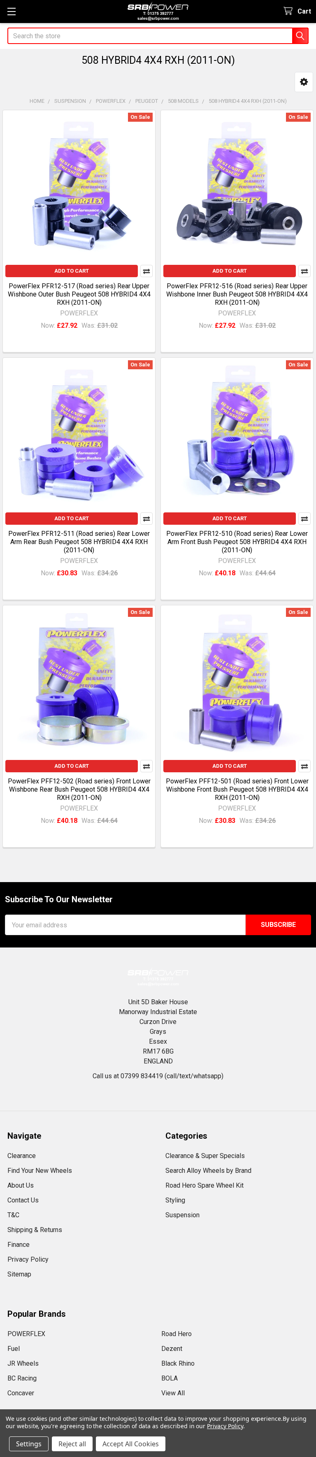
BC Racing (22, 1378)
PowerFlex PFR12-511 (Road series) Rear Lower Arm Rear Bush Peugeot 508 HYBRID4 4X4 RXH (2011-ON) (79, 542)
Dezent (171, 1349)
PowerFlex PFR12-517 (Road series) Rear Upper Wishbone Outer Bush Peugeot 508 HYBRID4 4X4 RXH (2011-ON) (79, 294)
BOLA (169, 1378)
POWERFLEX (26, 1334)
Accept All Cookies (130, 1443)
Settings (29, 1443)
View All (173, 1393)
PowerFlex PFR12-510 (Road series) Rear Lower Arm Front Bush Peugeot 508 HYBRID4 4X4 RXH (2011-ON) (237, 542)
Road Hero (176, 1334)
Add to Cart (71, 271)
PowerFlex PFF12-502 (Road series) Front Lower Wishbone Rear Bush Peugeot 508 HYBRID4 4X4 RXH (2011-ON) (79, 789)
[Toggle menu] (11, 11)
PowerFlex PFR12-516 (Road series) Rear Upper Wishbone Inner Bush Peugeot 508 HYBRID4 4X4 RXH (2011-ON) (237, 294)
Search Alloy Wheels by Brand (208, 1170)
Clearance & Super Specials (205, 1156)
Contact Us (23, 1200)
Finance (18, 1245)
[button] (304, 82)
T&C (13, 1215)
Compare (146, 271)
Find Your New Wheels (39, 1170)
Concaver (20, 1393)
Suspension (182, 1215)
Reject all (72, 1443)
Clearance (21, 1156)
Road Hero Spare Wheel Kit (204, 1185)
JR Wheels (23, 1363)
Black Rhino (178, 1363)
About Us (20, 1185)
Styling (175, 1200)
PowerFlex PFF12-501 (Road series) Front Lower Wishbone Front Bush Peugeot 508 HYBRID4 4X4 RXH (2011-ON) (237, 789)
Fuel (13, 1349)
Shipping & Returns (34, 1230)
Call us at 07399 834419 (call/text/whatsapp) (158, 1076)
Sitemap (19, 1274)
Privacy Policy (28, 1259)
